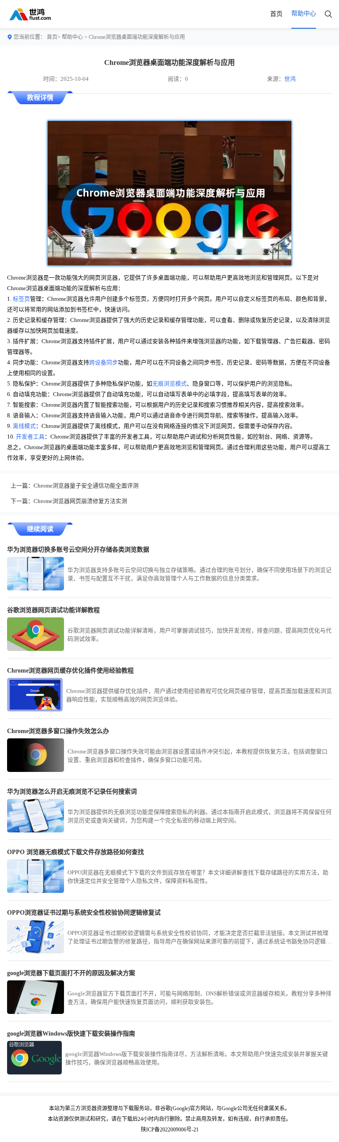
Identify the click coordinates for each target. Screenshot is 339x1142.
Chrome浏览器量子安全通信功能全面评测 (86, 486)
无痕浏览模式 (169, 384)
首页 (276, 14)
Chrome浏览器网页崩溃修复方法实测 (80, 501)
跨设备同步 (103, 362)
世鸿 (290, 79)
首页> (53, 37)
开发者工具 (30, 437)
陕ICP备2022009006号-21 (170, 1130)
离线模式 (24, 426)
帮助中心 (72, 37)
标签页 (21, 299)
